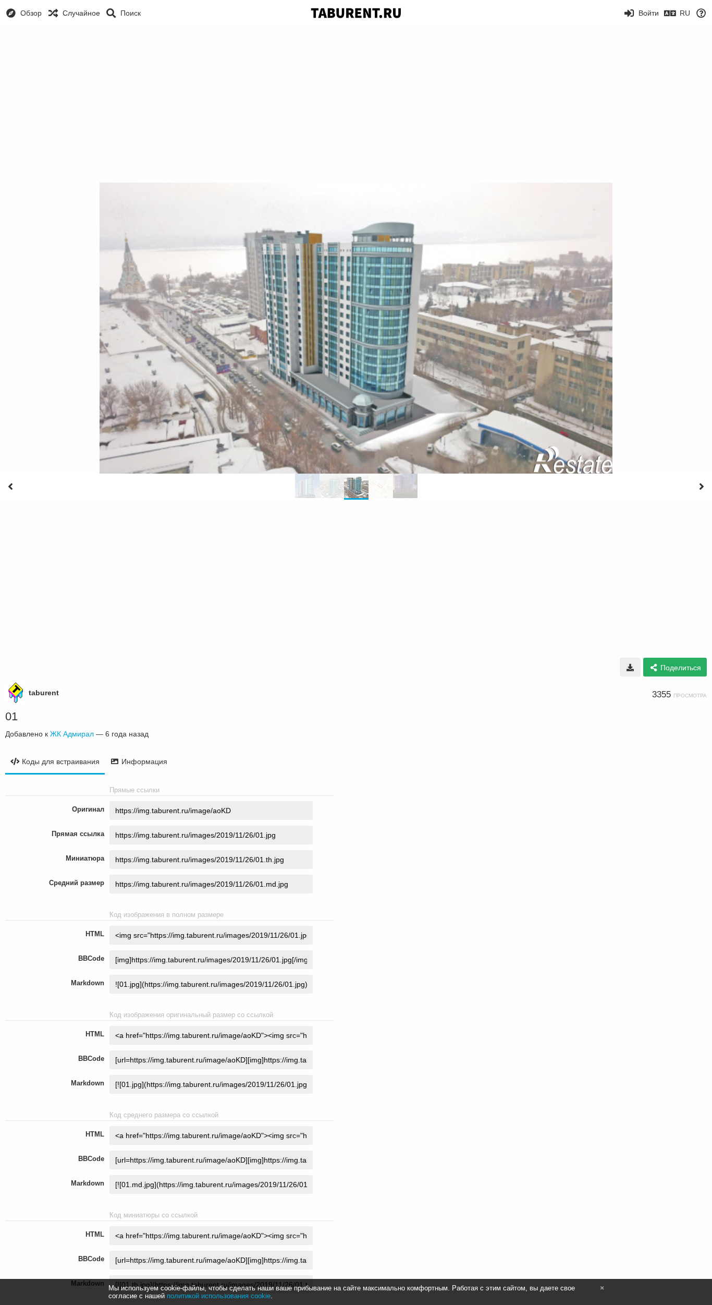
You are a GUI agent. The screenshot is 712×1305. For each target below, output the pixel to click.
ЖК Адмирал (72, 734)
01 (11, 716)
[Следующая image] (701, 486)
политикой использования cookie (219, 1296)
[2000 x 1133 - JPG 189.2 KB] (630, 667)
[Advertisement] (356, 104)
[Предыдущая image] (10, 486)
